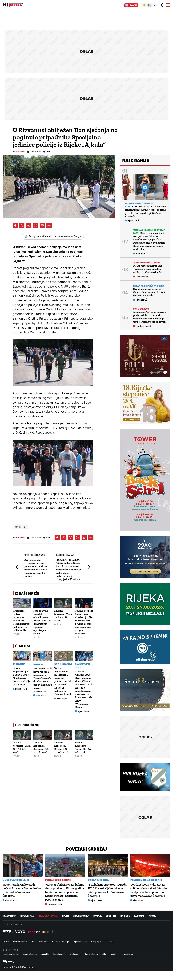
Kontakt (109, 941)
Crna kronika (142, 276)
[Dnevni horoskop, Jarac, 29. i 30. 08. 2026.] (84, 735)
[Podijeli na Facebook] (15, 225)
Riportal (21, 151)
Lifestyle (111, 916)
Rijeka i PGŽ (21, 688)
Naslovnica (9, 916)
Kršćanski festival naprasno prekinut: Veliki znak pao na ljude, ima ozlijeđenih (22, 620)
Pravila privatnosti (40, 941)
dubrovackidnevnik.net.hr (95, 953)
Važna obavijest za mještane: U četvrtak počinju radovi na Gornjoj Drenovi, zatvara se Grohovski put (62, 681)
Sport (65, 916)
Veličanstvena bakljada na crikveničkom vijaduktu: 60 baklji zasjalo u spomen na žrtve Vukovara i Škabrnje (148, 890)
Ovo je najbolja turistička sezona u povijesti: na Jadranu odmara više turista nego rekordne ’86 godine (36, 568)
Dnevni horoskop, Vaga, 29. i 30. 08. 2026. (63, 615)
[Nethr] (49, 931)
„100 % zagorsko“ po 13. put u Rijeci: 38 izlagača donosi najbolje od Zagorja (21, 676)
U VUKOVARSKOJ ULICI (16, 880)
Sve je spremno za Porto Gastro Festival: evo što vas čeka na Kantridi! (149, 292)
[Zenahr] (34, 931)
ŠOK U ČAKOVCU (141, 308)
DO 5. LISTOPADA (63, 664)
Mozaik (97, 916)
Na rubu (125, 916)
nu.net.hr (114, 953)
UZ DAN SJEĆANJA (98, 880)
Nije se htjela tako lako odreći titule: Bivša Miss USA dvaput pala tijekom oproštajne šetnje (42, 622)
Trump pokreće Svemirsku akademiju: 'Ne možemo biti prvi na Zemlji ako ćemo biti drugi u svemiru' (84, 622)
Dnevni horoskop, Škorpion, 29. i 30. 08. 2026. (41, 747)
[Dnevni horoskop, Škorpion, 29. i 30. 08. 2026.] (42, 735)
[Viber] (28, 225)
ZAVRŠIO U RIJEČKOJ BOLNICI (147, 262)
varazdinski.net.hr (29, 953)
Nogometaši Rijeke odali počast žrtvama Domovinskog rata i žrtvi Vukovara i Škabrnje (22, 890)
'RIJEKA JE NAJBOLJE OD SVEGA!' (149, 230)
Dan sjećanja (20, 526)
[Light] (143, 5)
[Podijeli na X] (21, 225)
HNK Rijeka (141, 253)
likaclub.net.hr (127, 953)
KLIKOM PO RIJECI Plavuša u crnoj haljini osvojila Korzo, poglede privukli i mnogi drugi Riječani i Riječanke (145, 211)
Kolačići (6, 941)
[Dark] (155, 5)
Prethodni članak (17, 567)
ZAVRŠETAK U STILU (82, 666)
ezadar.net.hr (75, 953)
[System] (149, 5)
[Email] (42, 225)
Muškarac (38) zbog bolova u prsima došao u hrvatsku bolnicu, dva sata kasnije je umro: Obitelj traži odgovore (150, 316)
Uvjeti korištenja (80, 941)
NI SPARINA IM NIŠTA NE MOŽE (139, 203)
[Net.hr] (8, 931)
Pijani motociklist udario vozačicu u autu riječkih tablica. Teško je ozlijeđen (148, 269)
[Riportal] (13, 5)
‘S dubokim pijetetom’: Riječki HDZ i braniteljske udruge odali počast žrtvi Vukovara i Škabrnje (107, 890)
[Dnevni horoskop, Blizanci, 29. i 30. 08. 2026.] (63, 735)
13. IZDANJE (19, 664)
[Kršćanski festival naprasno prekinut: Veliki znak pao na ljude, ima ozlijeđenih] (22, 603)
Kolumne (139, 916)
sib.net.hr (45, 953)
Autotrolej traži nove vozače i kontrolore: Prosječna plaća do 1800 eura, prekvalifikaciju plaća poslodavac (42, 680)
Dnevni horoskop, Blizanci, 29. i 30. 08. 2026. (62, 747)
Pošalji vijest (96, 941)
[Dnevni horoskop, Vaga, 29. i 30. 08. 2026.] (63, 603)
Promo (152, 916)
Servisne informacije (60, 941)
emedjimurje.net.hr (10, 953)
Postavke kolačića (20, 941)
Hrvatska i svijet (143, 326)
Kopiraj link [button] (49, 225)
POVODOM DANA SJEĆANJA (146, 880)
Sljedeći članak (89, 567)
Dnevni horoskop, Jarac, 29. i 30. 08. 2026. (83, 747)
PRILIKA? (38, 664)
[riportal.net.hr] (8, 961)
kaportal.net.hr (59, 953)
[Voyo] (20, 931)
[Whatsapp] (35, 225)
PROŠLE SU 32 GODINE (58, 880)
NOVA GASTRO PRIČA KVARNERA (149, 285)
